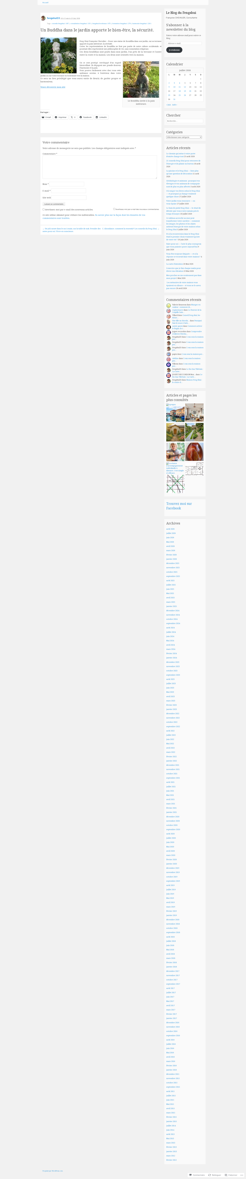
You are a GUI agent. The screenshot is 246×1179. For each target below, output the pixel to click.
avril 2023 (170, 696)
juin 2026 (170, 537)
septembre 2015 (173, 1087)
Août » (174, 105)
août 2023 (170, 679)
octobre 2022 (171, 722)
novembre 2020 (173, 821)
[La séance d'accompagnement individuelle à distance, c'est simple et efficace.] (175, 468)
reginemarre (177, 310)
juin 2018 (170, 945)
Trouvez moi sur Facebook (179, 505)
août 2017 (170, 988)
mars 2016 (170, 1061)
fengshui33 (53, 18)
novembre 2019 (173, 872)
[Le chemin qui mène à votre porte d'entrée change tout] (194, 432)
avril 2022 (170, 748)
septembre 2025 (173, 576)
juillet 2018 (171, 941)
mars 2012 (170, 1156)
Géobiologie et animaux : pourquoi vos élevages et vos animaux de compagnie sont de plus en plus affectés (183, 184)
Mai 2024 (170, 640)
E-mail (47, 190)
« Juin (168, 105)
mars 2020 (170, 855)
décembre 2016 (172, 1022)
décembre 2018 (172, 919)
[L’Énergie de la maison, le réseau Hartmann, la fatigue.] (176, 484)
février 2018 (171, 962)
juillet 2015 (171, 1095)
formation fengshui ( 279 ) (122, 23)
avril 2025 (170, 597)
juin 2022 (170, 739)
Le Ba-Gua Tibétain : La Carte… (187, 370)
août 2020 (170, 834)
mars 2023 (170, 701)
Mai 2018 (170, 949)
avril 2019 (170, 902)
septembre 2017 (173, 984)
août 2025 (170, 580)
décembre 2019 (172, 868)
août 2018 (170, 937)
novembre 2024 (173, 615)
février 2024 (171, 653)
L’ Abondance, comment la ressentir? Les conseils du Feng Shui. (130, 228)
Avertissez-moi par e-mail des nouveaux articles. (69, 209)
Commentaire (50, 153)
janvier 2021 (171, 812)
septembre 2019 (173, 881)
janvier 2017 (171, 1018)
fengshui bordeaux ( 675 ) (101, 23)
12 (185, 87)
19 (185, 91)
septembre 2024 (173, 623)
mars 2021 (170, 803)
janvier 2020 (171, 864)
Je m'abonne (174, 50)
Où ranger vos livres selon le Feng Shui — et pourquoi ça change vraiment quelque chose (183, 194)
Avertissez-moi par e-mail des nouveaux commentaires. (137, 209)
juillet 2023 (171, 683)
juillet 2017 (171, 992)
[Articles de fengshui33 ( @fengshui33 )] (43, 19)
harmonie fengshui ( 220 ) (141, 23)
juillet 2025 (171, 585)
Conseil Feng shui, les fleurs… (186, 316)
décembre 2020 (172, 816)
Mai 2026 (170, 542)
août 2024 (170, 627)
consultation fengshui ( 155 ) (81, 23)
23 (169, 95)
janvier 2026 (171, 559)
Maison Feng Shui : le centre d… (187, 381)
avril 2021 (170, 799)
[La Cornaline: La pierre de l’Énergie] (194, 452)
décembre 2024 (172, 610)
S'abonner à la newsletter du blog (180, 27)
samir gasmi (177, 326)
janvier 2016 (171, 1070)
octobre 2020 (171, 825)
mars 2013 (170, 1143)
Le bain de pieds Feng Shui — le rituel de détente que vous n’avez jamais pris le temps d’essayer (183, 211)
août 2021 (170, 782)
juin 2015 (170, 1100)
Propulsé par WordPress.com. (53, 1171)
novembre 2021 (173, 769)
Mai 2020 (170, 846)
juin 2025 (170, 589)
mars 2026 (170, 550)
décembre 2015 (172, 1074)
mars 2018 (170, 958)
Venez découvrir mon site (52, 87)
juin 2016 (170, 1048)
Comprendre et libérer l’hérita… (187, 332)
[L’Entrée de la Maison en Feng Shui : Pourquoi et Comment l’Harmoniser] (175, 432)
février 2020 (171, 859)
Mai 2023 (170, 692)
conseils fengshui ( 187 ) (60, 23)
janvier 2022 (171, 761)
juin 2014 (170, 1130)
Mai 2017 (170, 1001)
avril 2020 (170, 851)
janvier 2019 (171, 915)
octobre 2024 (171, 619)
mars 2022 (170, 752)
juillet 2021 (171, 786)
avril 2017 (170, 1005)
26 (185, 95)
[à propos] (171, 404)
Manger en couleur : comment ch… (186, 305)
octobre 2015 (171, 1082)
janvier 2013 (171, 1151)
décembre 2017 (172, 971)
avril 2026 (170, 546)
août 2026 (170, 529)
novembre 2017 (173, 975)
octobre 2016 (171, 1031)
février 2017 (171, 1014)
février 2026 (171, 555)
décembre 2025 (172, 563)
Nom (46, 184)
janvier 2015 (171, 1121)
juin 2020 (170, 842)
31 (174, 99)
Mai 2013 (170, 1138)
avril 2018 (170, 954)
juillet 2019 (171, 889)
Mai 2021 (170, 795)
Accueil (45, 2)
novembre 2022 (173, 718)
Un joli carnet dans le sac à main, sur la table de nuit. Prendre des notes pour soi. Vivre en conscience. (72, 229)
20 (190, 91)
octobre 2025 (171, 572)
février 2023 (171, 705)
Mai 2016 (170, 1052)
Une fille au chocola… (180, 320)
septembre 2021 (173, 778)
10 (174, 87)
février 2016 (171, 1065)
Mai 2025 (170, 593)
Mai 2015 (170, 1104)
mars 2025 (170, 602)
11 (180, 87)
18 (180, 91)
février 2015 (171, 1117)
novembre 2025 (173, 567)
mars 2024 (170, 649)
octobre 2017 (171, 979)
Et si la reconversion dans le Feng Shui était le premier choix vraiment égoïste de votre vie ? (183, 237)
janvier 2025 (171, 606)
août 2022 (170, 731)
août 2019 (170, 885)
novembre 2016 (173, 1027)
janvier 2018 (171, 967)
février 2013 (171, 1147)
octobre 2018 (171, 928)
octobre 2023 (171, 670)
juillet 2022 (171, 735)
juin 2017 (170, 997)
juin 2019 (170, 894)
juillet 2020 (171, 838)
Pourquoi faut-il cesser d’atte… (187, 321)
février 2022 (171, 756)
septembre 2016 (173, 1035)
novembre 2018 (173, 924)
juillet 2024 (171, 632)
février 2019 (171, 911)
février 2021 (171, 808)
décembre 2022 (172, 713)
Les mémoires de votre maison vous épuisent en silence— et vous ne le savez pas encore (183, 285)
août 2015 (170, 1091)
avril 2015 (170, 1108)
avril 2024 (170, 645)
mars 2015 (170, 1112)
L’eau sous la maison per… (187, 338)
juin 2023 (170, 688)
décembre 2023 (172, 662)
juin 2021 (170, 791)
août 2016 (170, 1040)
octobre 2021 (171, 773)
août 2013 (170, 1134)
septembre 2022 (173, 726)
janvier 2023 (171, 709)
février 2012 (171, 1160)
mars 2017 (170, 1010)
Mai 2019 (170, 898)
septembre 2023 (173, 675)
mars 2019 (170, 907)
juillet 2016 (171, 1044)
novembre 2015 (173, 1078)
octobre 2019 (171, 877)
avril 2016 (170, 1057)
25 (180, 95)
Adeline (175, 358)
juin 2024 (170, 636)
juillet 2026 (171, 533)
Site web (47, 197)
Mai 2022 (170, 743)
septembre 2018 (173, 932)
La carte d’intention (174, 264)
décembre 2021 (172, 765)
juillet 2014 (171, 1125)
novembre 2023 (173, 666)
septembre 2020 (173, 829)
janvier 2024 (171, 658)
